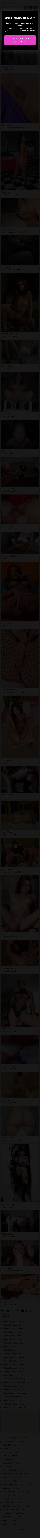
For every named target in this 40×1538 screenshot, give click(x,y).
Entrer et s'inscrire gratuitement (20, 40)
